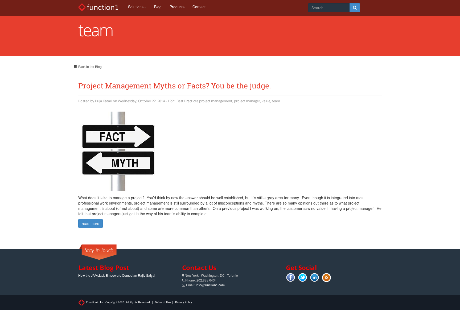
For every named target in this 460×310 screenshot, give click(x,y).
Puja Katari (103, 101)
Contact (199, 6)
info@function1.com (210, 285)
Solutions (135, 6)
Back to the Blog (89, 66)
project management (215, 101)
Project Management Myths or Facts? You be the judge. (174, 86)
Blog (158, 6)
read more (90, 223)
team (276, 101)
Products (177, 6)
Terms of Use (163, 302)
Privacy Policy (183, 302)
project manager (247, 101)
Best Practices (187, 101)
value (266, 101)
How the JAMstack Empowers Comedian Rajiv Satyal (116, 275)
